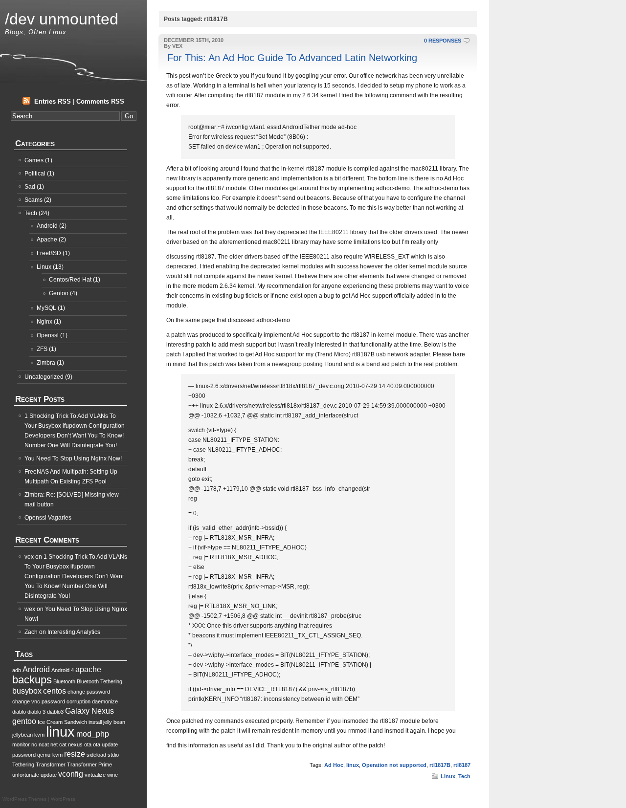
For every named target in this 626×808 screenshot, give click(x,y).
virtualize (95, 775)
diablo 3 (36, 712)
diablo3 (55, 712)
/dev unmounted (61, 19)
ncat (44, 744)
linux (352, 765)
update (49, 775)
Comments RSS (100, 101)
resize (74, 754)
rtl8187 (461, 765)
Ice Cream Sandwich (62, 722)
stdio (113, 755)
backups (32, 680)
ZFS (42, 349)
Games (34, 160)
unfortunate (25, 775)
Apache (47, 239)
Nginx (44, 321)
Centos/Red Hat (70, 279)
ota (87, 744)
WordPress (63, 799)
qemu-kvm (50, 755)
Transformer (51, 764)
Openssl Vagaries (47, 517)
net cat (58, 744)
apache (88, 669)
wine (112, 775)
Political (34, 173)
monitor (21, 744)
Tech (464, 776)
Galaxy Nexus (89, 711)
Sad (29, 186)
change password (88, 692)
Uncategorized (44, 376)
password (24, 755)
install (95, 722)
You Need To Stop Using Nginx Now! (73, 458)
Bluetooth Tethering (99, 681)
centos (54, 691)
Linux (448, 776)
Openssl (48, 335)
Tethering (23, 764)
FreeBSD (49, 253)
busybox (27, 691)
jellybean (22, 735)
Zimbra (46, 362)
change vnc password (38, 701)
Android (47, 225)
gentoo (24, 721)
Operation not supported (394, 765)
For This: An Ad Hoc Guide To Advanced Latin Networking (292, 57)
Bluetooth (64, 681)
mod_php (92, 734)
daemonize (105, 701)
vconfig (70, 774)
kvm (39, 735)
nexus (75, 744)
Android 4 (62, 670)
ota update (105, 744)
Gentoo (58, 293)
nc (34, 744)
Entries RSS (52, 101)
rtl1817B (439, 765)
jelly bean (114, 722)
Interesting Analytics (73, 632)
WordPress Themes (24, 799)
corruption (78, 701)
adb (16, 670)
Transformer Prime (89, 764)
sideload (96, 755)
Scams (33, 200)
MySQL (46, 308)
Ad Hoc (333, 765)
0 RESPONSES (442, 41)
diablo (19, 712)
